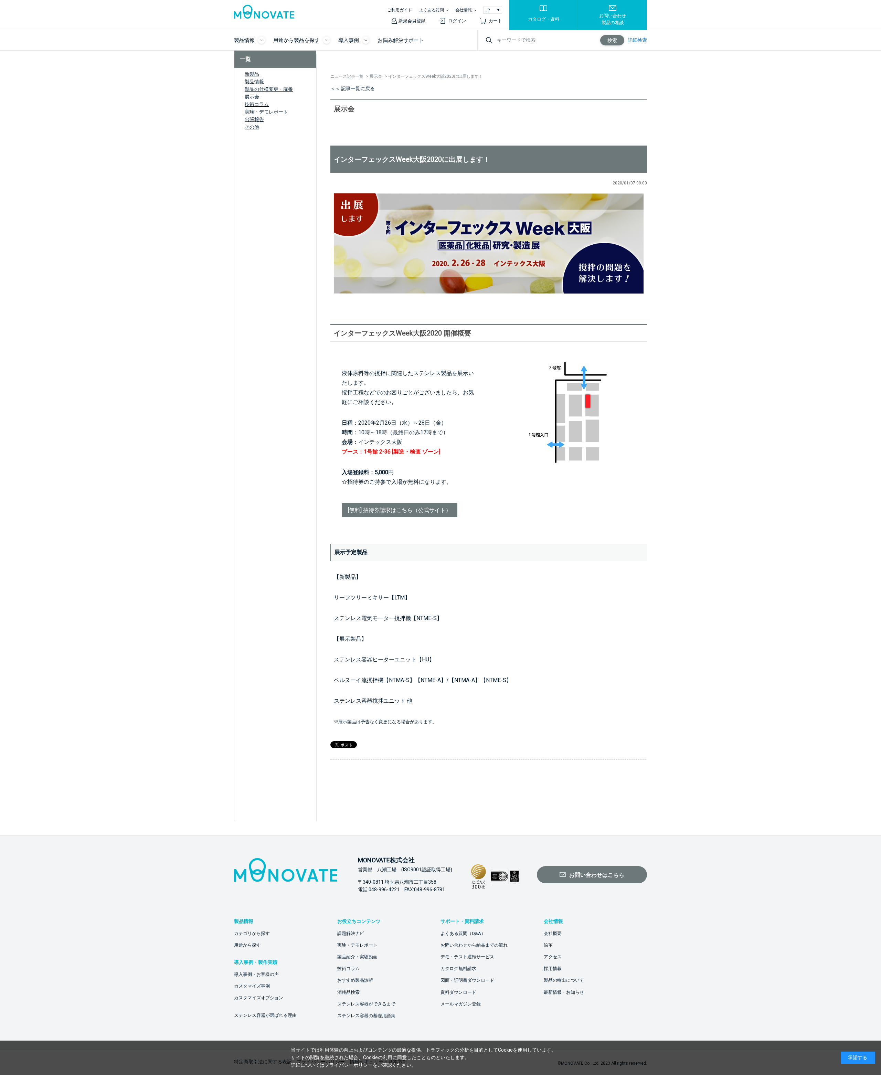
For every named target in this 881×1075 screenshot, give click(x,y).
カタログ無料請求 (458, 968)
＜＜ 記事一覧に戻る (352, 88)
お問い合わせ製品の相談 (612, 19)
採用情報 (553, 968)
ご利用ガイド (399, 10)
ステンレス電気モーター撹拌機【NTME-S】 (388, 618)
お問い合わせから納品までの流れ (474, 945)
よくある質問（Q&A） (463, 933)
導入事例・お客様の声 (256, 974)
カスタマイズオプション (258, 997)
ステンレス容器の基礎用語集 (366, 1015)
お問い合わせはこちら (596, 875)
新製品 (252, 74)
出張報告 (254, 119)
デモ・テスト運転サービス (467, 956)
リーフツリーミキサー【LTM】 (372, 597)
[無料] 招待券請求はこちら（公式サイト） (399, 510)
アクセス (553, 956)
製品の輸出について (564, 980)
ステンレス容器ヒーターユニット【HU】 (384, 659)
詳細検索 (637, 40)
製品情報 (254, 81)
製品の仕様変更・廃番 (269, 89)
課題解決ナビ (350, 933)
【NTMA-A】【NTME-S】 (480, 680)
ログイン (457, 20)
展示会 (252, 96)
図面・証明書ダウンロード (467, 980)
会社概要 (553, 933)
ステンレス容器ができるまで (366, 1004)
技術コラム (257, 104)
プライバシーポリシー (349, 1065)
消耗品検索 (348, 992)
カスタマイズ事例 (252, 986)
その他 (252, 127)
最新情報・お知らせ (564, 992)
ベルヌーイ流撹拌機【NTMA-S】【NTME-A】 (390, 680)
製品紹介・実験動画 (357, 956)
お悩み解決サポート (401, 40)
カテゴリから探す (252, 933)
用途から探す (247, 945)
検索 (612, 40)
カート (495, 20)
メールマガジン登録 (460, 1004)
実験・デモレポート (266, 112)
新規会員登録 (412, 20)
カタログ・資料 (543, 19)
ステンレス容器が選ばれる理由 (265, 1015)
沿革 (548, 945)
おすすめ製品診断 (355, 980)
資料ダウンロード (458, 992)
